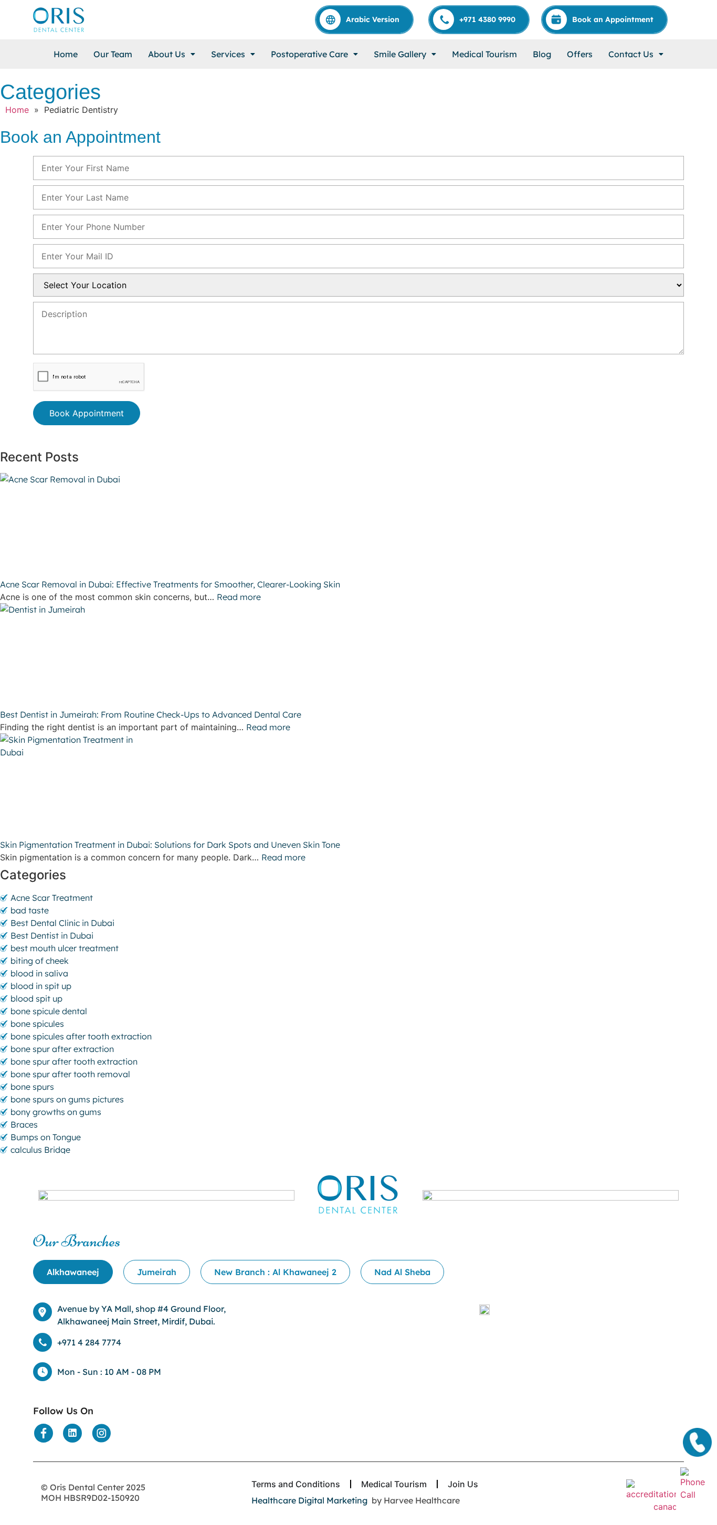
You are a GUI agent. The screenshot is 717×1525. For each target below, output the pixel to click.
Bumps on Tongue (45, 1137)
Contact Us (630, 54)
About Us (166, 54)
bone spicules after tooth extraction (81, 1036)
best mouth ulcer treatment (64, 948)
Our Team (112, 54)
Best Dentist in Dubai (51, 935)
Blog (542, 54)
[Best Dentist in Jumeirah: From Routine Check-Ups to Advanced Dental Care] (358, 655)
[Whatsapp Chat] (696, 1483)
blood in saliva (39, 973)
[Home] (59, 19)
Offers (580, 54)
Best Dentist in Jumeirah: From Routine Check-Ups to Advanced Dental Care (151, 714)
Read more (239, 597)
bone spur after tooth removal (70, 1074)
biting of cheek (39, 960)
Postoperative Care (309, 54)
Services (228, 54)
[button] (172, 54)
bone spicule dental (48, 1011)
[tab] (73, 1272)
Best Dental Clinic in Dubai (62, 923)
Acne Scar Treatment (51, 897)
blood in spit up (40, 986)
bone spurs (32, 1086)
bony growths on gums (55, 1112)
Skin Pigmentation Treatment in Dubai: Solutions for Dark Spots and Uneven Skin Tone (170, 844)
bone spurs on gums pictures (67, 1099)
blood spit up (36, 998)
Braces (24, 1124)
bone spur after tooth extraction (74, 1061)
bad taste (29, 910)
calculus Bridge (40, 1149)
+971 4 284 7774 (89, 1342)
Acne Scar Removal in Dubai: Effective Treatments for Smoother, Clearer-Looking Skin (171, 584)
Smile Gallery (400, 54)
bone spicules (37, 1023)
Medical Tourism (484, 54)
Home (66, 54)
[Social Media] (43, 1433)
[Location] (484, 1308)
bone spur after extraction (62, 1049)
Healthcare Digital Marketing (309, 1500)
